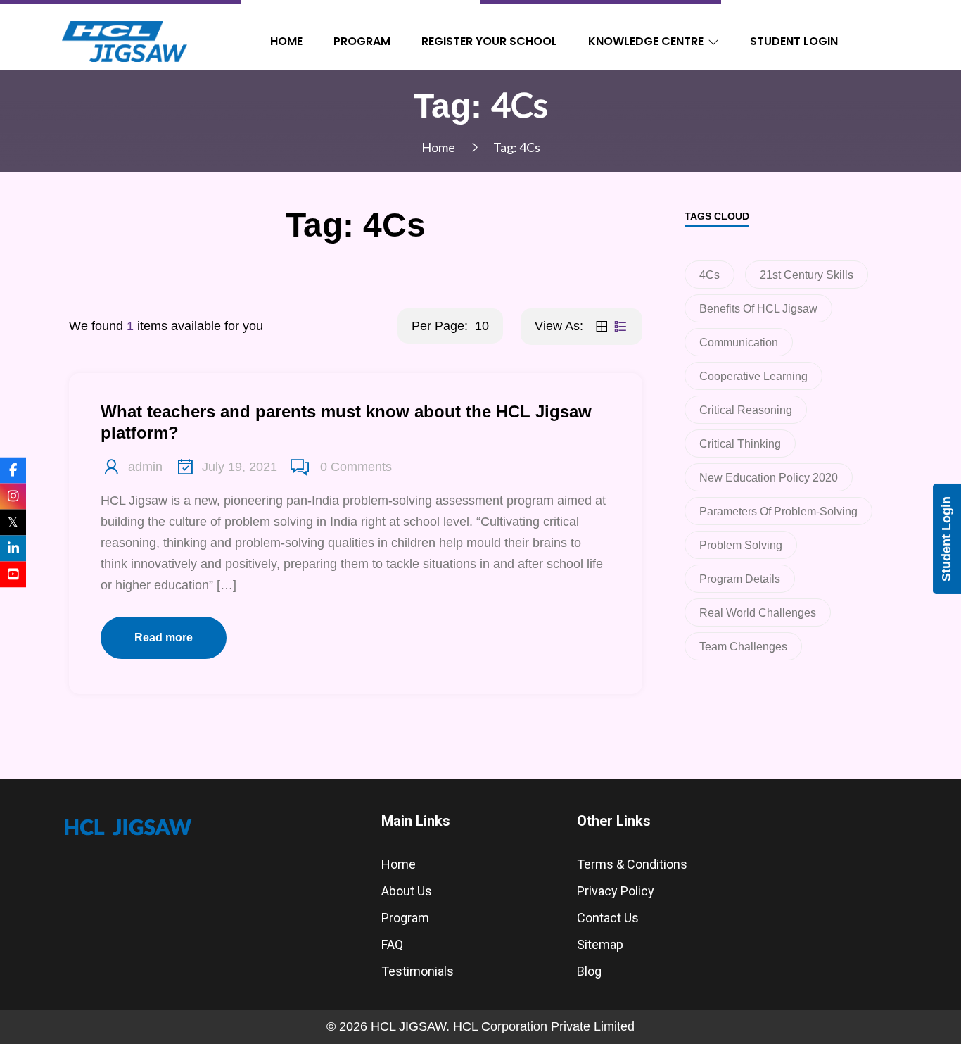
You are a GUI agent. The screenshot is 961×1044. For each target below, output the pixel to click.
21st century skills (806, 275)
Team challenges (743, 647)
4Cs (709, 275)
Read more (163, 637)
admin (145, 467)
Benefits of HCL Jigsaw (758, 309)
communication (738, 342)
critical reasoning (745, 410)
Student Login (794, 41)
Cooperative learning (753, 376)
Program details (739, 579)
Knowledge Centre (646, 41)
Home (286, 41)
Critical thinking (740, 444)
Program (361, 41)
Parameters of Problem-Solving (778, 511)
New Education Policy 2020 (768, 478)
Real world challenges (757, 613)
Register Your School (489, 41)
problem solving (740, 545)
